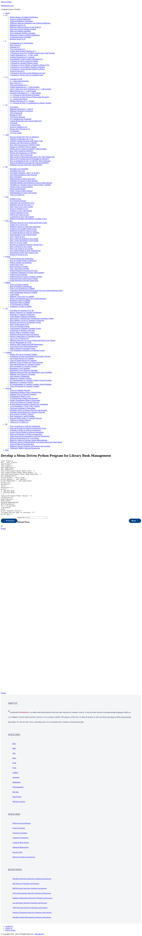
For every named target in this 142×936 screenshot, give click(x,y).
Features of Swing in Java (19, 255)
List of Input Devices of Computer (22, 358)
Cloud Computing (19, 828)
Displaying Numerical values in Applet (23, 231)
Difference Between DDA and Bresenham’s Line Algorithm (31, 372)
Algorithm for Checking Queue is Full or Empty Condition (30, 185)
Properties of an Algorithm (19, 169)
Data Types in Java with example (21, 207)
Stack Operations (16, 177)
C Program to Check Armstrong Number (24, 61)
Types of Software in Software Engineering (25, 426)
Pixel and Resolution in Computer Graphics (25, 364)
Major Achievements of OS (19, 324)
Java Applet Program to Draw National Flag (25, 251)
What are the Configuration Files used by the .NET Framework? (32, 157)
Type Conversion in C (17, 49)
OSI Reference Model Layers (20, 396)
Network (8, 388)
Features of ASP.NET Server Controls (23, 147)
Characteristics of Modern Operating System (25, 328)
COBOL (15, 772)
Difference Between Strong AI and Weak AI (25, 27)
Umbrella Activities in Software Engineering (25, 430)
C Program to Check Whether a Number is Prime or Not (29, 65)
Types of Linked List (17, 195)
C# (6, 105)
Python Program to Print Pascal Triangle (24, 278)
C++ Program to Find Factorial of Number (24, 95)
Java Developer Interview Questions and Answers (30, 903)
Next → (135, 521)
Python (7, 257)
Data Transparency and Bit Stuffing (22, 416)
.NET (7, 135)
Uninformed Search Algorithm (20, 37)
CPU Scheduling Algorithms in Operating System (27, 350)
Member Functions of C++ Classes (22, 101)
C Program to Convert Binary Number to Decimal (27, 67)
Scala (14, 768)
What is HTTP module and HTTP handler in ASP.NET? (29, 159)
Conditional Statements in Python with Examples (27, 272)
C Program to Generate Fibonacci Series (24, 63)
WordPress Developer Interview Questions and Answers (32, 879)
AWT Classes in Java (17, 237)
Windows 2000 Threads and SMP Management (26, 344)
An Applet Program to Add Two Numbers (24, 233)
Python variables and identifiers (21, 263)
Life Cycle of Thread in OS (19, 338)
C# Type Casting (16, 133)
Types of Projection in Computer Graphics (24, 386)
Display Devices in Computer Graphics (23, 354)
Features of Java (15, 199)
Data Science (17, 797)
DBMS (7, 282)
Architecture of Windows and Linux (22, 330)
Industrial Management (21, 847)
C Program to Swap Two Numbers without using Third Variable (32, 53)
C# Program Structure (17, 117)
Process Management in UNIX (20, 342)
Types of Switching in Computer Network (24, 402)
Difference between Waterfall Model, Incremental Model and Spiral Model (36, 442)
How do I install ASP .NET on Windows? (24, 137)
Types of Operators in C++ (19, 85)
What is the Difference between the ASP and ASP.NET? (29, 163)
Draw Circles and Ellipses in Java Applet (24, 241)
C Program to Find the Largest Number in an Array (28, 73)
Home (7, 13)
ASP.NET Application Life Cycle (21, 139)
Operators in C (15, 47)
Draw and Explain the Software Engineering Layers (28, 428)
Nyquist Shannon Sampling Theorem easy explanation (29, 404)
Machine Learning (19, 801)
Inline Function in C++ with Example (23, 91)
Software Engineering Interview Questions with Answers (32, 912)
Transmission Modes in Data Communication (25, 392)
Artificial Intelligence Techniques (21, 21)
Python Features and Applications (21, 259)
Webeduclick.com (7, 6)
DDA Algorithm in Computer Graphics (23, 366)
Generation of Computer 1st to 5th (22, 310)
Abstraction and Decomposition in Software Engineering (29, 436)
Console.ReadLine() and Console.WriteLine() (26, 121)
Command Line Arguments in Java (22, 203)
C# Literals (14, 123)
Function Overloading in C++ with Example (25, 93)
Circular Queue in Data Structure (21, 187)
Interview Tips (17, 852)
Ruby (14, 758)
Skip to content (6, 2)
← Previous (9, 521)
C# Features (14, 107)
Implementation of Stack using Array (23, 179)
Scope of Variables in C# (18, 127)
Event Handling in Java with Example (23, 235)
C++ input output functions (19, 81)
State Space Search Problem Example (23, 29)
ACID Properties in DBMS (19, 304)
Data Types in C (15, 45)
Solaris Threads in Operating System (22, 348)
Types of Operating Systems (20, 326)
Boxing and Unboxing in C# (20, 129)
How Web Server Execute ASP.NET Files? (25, 145)
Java (6, 197)
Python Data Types (16, 265)
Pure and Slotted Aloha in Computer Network (26, 418)
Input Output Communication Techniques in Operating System (32, 318)
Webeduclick (39, 934)
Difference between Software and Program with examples (30, 446)
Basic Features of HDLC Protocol (22, 414)
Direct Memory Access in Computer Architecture (27, 320)
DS (6, 167)
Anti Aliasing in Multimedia (19, 376)
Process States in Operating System (22, 332)
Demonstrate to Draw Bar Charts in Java (24, 253)
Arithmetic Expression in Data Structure (24, 181)
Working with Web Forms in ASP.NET (23, 143)
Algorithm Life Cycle (17, 171)
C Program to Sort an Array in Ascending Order (26, 75)
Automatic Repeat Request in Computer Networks (27, 412)
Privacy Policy (10, 930)
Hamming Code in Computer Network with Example (28, 410)
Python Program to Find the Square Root (24, 280)
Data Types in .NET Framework (21, 155)
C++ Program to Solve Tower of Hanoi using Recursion (29, 97)
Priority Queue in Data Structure (21, 191)
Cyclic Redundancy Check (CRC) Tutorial (25, 406)
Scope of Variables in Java (19, 209)
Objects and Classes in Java (19, 215)
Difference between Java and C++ (22, 205)
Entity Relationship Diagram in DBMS (23, 292)
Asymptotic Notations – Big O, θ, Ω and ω (25, 173)
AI (6, 15)
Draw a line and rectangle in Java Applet (24, 239)
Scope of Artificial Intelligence (20, 19)
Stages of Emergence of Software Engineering (26, 434)
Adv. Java (8, 221)
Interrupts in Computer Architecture (22, 314)
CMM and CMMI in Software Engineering (25, 448)
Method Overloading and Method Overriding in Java (28, 219)
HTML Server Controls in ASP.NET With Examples (28, 149)
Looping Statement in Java (19, 213)
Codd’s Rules (14, 294)
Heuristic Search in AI (17, 39)
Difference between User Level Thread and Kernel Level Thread (32, 340)
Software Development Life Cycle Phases (24, 438)
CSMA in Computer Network (20, 420)
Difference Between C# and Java (21, 111)
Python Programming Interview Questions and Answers (32, 893)
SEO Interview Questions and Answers (26, 883)
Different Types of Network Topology (23, 394)
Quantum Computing (20, 833)
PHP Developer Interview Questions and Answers (30, 888)
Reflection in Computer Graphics (21, 382)
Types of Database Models (19, 284)
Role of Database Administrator (21, 286)
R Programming (18, 787)
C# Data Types (15, 125)
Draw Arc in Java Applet (18, 243)
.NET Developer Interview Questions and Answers (30, 908)
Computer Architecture (20, 838)
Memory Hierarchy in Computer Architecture (25, 312)
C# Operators (14, 131)
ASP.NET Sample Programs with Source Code (26, 141)
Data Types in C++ (16, 83)
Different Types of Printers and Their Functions (26, 362)
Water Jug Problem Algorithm (20, 31)
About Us (8, 928)
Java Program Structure (18, 201)
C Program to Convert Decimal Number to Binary (27, 69)
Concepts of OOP (16, 79)
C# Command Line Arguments (20, 119)
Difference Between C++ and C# (21, 109)
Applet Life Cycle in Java (19, 225)
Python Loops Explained (18, 274)
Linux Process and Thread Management (24, 346)
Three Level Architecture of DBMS (22, 288)
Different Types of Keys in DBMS (22, 296)
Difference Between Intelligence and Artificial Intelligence (30, 23)
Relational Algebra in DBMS (20, 300)
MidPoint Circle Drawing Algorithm (22, 374)
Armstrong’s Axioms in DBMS (21, 306)
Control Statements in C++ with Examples (24, 87)
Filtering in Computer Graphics (21, 378)
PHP (7, 450)
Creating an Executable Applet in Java (23, 229)
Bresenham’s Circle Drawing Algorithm (24, 370)
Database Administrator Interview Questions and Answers (32, 898)
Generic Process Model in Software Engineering (27, 432)
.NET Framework (16, 113)
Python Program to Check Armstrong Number (26, 276)
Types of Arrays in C (17, 71)
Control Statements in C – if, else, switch (24, 55)
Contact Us (9, 926)
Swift (14, 763)
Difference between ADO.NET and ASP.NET (26, 165)
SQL (14, 753)
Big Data (16, 792)
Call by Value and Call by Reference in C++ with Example (30, 89)
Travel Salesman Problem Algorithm (22, 33)
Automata (16, 777)
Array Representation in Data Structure (23, 175)
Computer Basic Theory (21, 842)
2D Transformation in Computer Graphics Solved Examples (31, 380)
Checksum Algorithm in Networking (22, 408)
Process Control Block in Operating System (25, 336)
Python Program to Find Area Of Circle (23, 270)
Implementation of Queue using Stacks (23, 193)
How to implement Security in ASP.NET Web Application (30, 161)
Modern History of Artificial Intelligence (24, 17)
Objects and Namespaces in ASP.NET (23, 153)
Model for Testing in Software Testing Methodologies (28, 440)
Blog (14, 744)
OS (6, 308)
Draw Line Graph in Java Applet (21, 249)
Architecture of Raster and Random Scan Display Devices (30, 356)
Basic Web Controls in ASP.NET (21, 151)
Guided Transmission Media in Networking (25, 400)
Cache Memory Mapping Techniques (23, 316)
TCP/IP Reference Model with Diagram (24, 398)
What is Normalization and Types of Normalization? (28, 298)
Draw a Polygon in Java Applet (21, 247)
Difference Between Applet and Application (25, 227)
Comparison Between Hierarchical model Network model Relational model (36, 290)
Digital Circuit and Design (22, 823)
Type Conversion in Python (19, 269)
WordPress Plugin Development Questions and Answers (32, 917)
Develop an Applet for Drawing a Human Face (26, 245)
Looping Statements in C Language (22, 57)
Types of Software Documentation (22, 444)
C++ (7, 77)
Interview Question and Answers (24, 857)
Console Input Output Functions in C (23, 51)
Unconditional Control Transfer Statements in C (26, 59)
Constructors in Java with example (22, 217)
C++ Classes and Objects (18, 99)
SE (6, 424)
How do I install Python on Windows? (23, 261)
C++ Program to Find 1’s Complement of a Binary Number (30, 103)
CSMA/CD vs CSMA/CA (19, 422)
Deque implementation (18, 189)
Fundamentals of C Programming (21, 43)
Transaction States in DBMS (20, 302)
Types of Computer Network (20, 390)
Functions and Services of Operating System (25, 322)
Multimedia (16, 782)
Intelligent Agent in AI (17, 25)
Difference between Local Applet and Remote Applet (28, 223)
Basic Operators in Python (19, 267)
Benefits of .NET (16, 115)
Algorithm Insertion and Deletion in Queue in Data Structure (31, 183)
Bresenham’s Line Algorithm (20, 368)
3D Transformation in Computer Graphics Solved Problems (30, 384)
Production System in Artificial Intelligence (25, 35)
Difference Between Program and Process (24, 334)
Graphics (8, 352)
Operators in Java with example (21, 211)
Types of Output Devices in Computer (23, 360)
